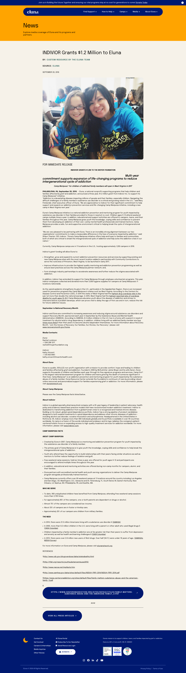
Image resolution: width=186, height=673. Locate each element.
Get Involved (38, 642)
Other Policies (39, 653)
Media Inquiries (40, 649)
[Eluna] (33, 12)
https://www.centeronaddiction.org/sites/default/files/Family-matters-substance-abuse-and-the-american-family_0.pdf (92, 593)
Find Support (89, 12)
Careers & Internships (42, 646)
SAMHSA (116, 522)
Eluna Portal (62, 638)
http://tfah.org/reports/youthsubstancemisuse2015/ (66, 562)
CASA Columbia (51, 528)
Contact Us (38, 638)
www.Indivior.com (71, 426)
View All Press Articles (61, 616)
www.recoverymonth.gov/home (56, 327)
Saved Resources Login (66, 646)
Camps (123, 12)
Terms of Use (158, 669)
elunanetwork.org (54, 384)
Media (135, 12)
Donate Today (141, 2)
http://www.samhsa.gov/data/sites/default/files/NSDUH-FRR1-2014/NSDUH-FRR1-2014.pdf (81, 573)
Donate (66, 652)
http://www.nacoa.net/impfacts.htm (59, 567)
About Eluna (150, 12)
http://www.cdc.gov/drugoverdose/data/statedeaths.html (68, 557)
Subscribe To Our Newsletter (69, 642)
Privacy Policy (146, 669)
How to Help (107, 12)
